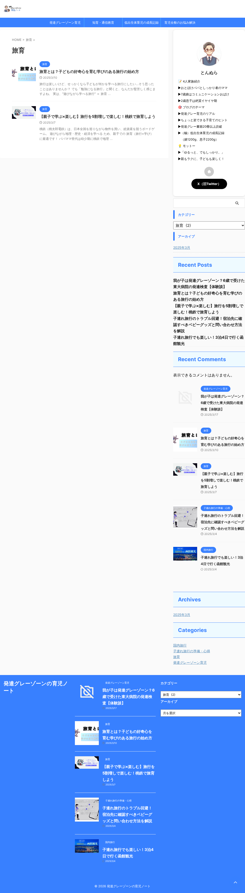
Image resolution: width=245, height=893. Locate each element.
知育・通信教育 (103, 22)
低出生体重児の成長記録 (141, 22)
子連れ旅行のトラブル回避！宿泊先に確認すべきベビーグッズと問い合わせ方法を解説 (207, 324)
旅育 (176, 657)
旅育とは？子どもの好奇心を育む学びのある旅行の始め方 (89, 71)
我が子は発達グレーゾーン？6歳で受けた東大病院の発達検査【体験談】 (222, 402)
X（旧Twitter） (209, 184)
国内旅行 (180, 645)
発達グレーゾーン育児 (65, 22)
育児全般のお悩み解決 (179, 22)
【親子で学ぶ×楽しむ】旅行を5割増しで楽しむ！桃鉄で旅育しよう (97, 116)
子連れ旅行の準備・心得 (191, 651)
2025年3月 (181, 247)
